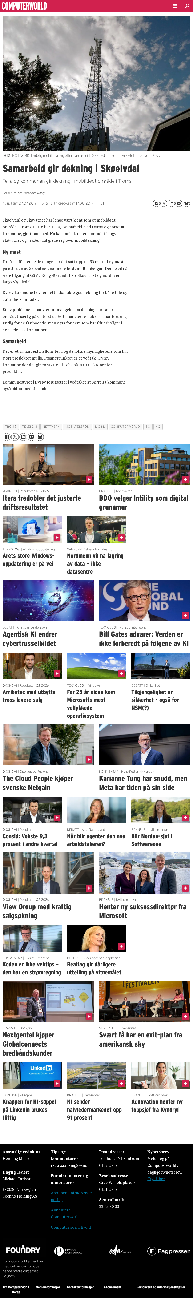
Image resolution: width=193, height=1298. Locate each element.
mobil (100, 426)
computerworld (125, 426)
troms (10, 426)
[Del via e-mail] (178, 203)
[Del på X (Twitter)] (163, 203)
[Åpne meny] (175, 6)
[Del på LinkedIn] (171, 203)
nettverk (51, 426)
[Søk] (187, 6)
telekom (29, 426)
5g (148, 426)
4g (158, 426)
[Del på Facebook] (156, 203)
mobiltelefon (77, 426)
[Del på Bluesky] (186, 203)
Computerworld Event (71, 1227)
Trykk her (156, 1178)
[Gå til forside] (83, 6)
